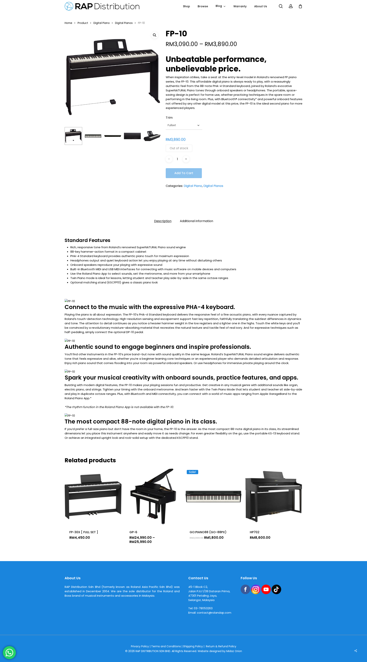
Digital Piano (101, 23)
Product (83, 23)
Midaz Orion (234, 651)
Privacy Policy (140, 646)
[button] (154, 35)
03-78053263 (203, 608)
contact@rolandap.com (214, 613)
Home (68, 23)
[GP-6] (153, 496)
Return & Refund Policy (221, 646)
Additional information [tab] (196, 221)
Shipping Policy (193, 646)
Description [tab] (162, 221)
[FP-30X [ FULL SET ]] (93, 496)
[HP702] (273, 496)
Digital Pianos (124, 23)
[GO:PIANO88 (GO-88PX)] (213, 496)
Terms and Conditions (166, 646)
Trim (169, 117)
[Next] (155, 136)
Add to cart (183, 173)
